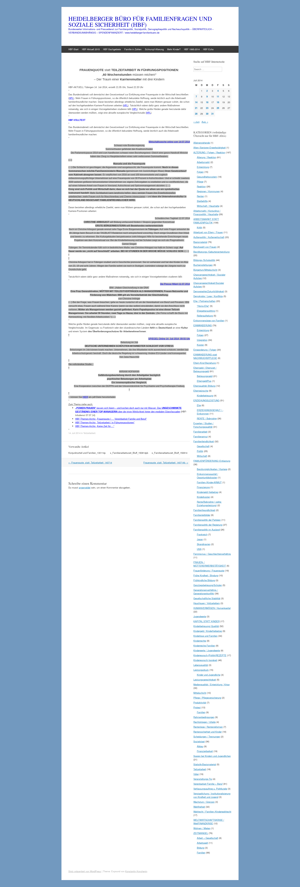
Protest (197, 707)
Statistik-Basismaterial (204, 764)
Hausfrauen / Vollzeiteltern (206, 603)
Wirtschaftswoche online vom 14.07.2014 (169, 141)
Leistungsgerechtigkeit (204, 679)
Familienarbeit (200, 431)
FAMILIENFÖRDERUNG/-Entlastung (211, 460)
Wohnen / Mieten (201, 828)
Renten (200, 196)
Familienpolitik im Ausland (206, 529)
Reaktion (201, 186)
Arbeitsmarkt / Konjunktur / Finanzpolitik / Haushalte (206, 212)
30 (207, 113)
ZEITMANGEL (200, 833)
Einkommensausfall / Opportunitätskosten (207, 475)
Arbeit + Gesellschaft (207, 838)
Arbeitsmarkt (203, 162)
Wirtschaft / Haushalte (208, 206)
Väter (196, 774)
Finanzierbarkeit (205, 751)
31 (212, 113)
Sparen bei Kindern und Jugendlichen (212, 756)
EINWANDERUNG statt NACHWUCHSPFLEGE (205, 356)
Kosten (200, 344)
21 (196, 108)
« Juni (196, 121)
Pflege (200, 181)
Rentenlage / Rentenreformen (208, 726)
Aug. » (205, 121)
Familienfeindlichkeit (203, 441)
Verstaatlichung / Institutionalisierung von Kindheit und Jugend (211, 795)
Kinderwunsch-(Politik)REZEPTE (209, 655)
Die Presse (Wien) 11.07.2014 (175, 284)
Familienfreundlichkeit (204, 510)
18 (218, 102)
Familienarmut (200, 436)
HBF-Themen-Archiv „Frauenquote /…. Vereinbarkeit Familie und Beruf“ (111, 419)
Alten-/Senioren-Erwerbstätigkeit (209, 147)
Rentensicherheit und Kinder (207, 731)
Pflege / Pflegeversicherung (207, 697)
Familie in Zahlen (132, 49)
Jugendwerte (199, 616)
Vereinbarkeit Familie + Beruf (208, 783)
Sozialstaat (199, 741)
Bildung (200, 847)
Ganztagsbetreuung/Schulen (207, 585)
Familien (201, 712)
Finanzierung (203, 487)
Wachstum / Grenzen (204, 801)
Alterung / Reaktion (206, 157)
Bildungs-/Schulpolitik (204, 260)
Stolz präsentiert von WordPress (84, 871)
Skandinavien (203, 544)
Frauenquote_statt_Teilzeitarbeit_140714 (90, 462)
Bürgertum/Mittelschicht (205, 269)
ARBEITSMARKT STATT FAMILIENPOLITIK (206, 220)
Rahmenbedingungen (203, 717)
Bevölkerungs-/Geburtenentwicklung (211, 251)
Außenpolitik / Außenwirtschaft (208, 237)
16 (207, 102)
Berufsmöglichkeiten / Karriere (212, 469)
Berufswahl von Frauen (204, 246)
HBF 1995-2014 (192, 49)
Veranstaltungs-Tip (202, 779)
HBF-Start (73, 49)
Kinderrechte (199, 640)
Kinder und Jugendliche (208, 674)
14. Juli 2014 (74, 433)
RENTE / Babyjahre (207, 418)
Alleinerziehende (201, 142)
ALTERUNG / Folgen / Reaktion (209, 152)
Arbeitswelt (202, 842)
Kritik (199, 227)
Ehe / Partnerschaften (204, 301)
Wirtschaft (202, 456)
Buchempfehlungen (203, 265)
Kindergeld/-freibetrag (207, 492)
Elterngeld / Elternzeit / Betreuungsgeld (204, 369)
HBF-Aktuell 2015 (91, 49)
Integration (202, 340)
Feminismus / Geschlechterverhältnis (212, 554)
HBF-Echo (208, 49)
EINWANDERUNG (202, 325)
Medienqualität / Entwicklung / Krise (211, 684)
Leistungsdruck (201, 670)
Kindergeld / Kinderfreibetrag (207, 631)
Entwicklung (203, 167)
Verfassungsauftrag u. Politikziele (210, 788)
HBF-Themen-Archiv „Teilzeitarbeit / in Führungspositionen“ (105, 422)
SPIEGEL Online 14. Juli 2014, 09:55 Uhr (169, 338)
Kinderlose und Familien (205, 635)
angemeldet (84, 487)
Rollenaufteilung (205, 315)
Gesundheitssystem (207, 176)
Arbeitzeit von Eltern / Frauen (208, 232)
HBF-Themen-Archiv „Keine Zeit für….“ (94, 426)
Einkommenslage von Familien (208, 320)
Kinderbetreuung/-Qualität (206, 626)
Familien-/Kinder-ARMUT (209, 482)
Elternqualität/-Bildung (204, 385)
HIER (85, 397)
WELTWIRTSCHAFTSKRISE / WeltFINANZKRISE (208, 821)
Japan (200, 539)
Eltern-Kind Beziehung (204, 362)
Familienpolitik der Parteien (207, 519)
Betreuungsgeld (204, 376)
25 (218, 108)
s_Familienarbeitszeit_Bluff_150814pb (129, 452)
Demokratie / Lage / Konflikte (208, 296)
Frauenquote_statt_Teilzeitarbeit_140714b (165, 462)
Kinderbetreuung (205, 395)
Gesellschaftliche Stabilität (206, 598)
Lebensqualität (200, 665)
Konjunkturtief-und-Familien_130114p (87, 452)
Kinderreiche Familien (204, 645)
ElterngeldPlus (204, 381)
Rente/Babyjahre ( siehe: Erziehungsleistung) (209, 503)
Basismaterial (200, 242)
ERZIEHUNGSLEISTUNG (206, 400)
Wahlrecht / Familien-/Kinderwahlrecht (212, 811)
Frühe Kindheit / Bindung (205, 575)
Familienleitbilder (201, 515)
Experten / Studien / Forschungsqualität (203, 425)
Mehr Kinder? (174, 49)
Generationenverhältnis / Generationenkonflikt (205, 591)
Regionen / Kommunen (208, 191)
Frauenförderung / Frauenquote (208, 570)
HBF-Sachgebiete (112, 49)
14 (196, 102)
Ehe (199, 405)
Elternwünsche (200, 390)
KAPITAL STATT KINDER (206, 621)
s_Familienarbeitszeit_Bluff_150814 (169, 452)
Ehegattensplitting (206, 310)
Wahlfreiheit (199, 806)
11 (218, 96)
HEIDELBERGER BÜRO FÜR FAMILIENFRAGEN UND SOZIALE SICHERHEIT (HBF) (140, 21)
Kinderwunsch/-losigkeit (205, 660)
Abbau (200, 746)
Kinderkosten (203, 497)
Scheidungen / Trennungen (206, 736)
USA (199, 549)
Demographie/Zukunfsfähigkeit (208, 291)
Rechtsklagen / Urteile (204, 722)
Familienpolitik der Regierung (207, 524)
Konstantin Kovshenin (136, 871)
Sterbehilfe (202, 201)
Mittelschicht (199, 692)
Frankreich (202, 534)
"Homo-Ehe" (203, 306)
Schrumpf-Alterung (154, 49)
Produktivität (199, 702)
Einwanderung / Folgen (204, 349)
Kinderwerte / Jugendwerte (206, 650)
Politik (200, 451)
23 (207, 108)
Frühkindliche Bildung (204, 580)
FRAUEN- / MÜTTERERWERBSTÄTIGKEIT (209, 564)
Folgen (200, 171)
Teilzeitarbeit (89, 433)
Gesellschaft (203, 446)
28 (196, 113)
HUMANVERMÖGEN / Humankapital (212, 608)
